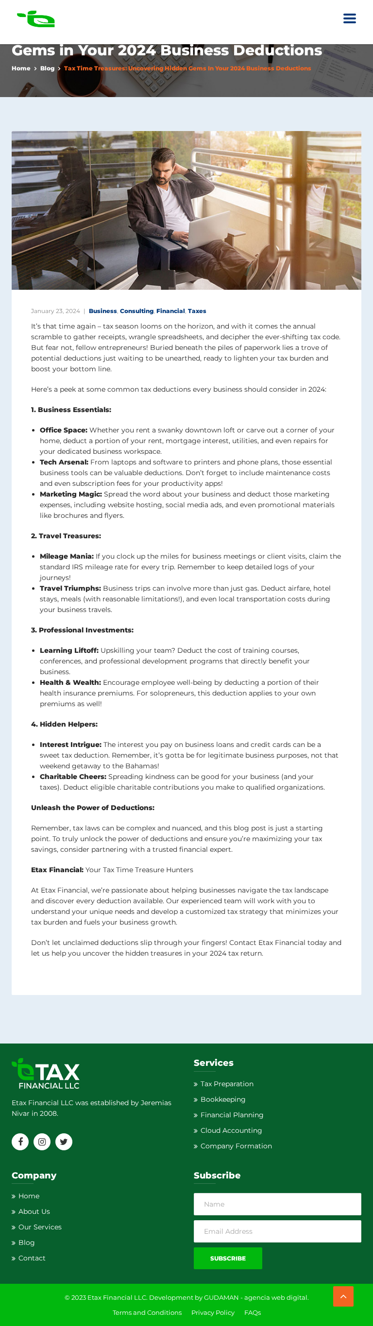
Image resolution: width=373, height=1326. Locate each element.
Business (103, 311)
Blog (47, 68)
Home (21, 68)
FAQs (252, 1312)
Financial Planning (232, 1115)
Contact (32, 1258)
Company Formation (236, 1146)
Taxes (197, 311)
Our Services (40, 1227)
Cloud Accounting (231, 1130)
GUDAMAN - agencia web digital (255, 1297)
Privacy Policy (213, 1312)
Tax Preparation (227, 1083)
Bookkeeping (223, 1099)
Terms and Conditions (147, 1312)
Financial (170, 311)
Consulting (136, 311)
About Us (34, 1211)
